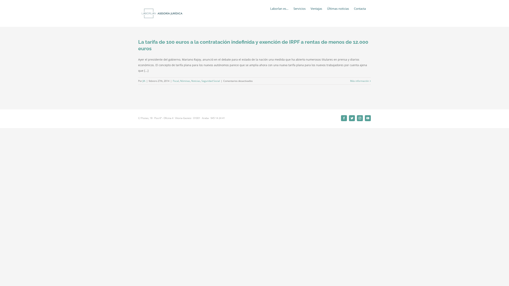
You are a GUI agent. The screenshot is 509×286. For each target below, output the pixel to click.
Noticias (195, 81)
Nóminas (185, 81)
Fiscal (176, 81)
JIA (144, 81)
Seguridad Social (210, 81)
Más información (359, 81)
